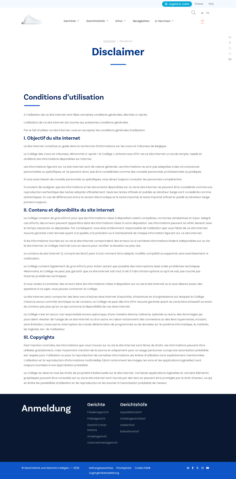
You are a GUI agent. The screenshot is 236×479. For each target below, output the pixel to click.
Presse (199, 4)
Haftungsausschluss (101, 468)
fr (207, 13)
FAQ (211, 4)
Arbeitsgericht (97, 436)
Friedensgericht (98, 412)
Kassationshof (129, 431)
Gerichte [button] (70, 21)
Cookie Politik (142, 468)
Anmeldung (46, 408)
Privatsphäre (123, 468)
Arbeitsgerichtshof (133, 419)
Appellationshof (131, 412)
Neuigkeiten (141, 21)
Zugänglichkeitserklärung (104, 473)
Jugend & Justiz (178, 4)
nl (202, 13)
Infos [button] (119, 21)
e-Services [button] (163, 21)
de (202, 20)
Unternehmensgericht (102, 443)
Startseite (109, 41)
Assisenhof (127, 425)
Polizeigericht (96, 419)
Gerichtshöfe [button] (96, 21)
